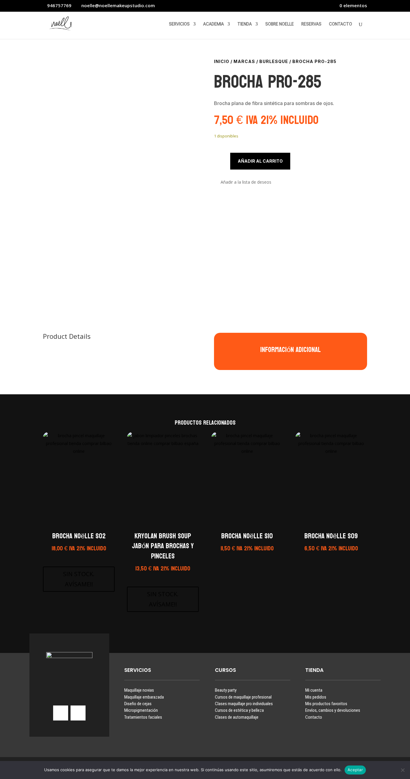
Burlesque (273, 61)
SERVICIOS (179, 24)
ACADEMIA (213, 24)
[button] (242, 182)
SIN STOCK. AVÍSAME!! (79, 579)
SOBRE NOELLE (279, 24)
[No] (402, 770)
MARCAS (244, 61)
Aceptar (355, 769)
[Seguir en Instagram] (60, 712)
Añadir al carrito (260, 161)
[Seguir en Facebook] (78, 712)
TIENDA (244, 24)
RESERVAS (311, 24)
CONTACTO (340, 24)
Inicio (221, 61)
